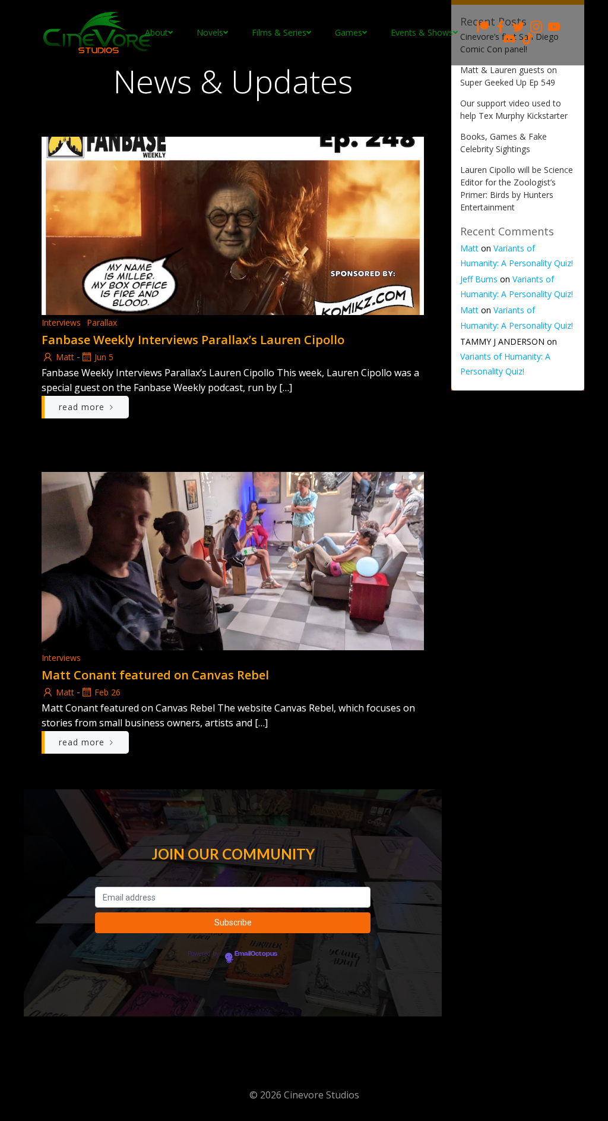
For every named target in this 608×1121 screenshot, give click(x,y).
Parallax (102, 322)
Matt (65, 357)
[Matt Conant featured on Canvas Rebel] (233, 559)
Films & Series (279, 32)
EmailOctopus (256, 954)
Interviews (61, 322)
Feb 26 (107, 692)
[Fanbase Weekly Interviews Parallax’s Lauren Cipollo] (233, 224)
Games (348, 32)
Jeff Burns (479, 279)
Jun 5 (103, 357)
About (156, 32)
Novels (210, 32)
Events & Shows (422, 32)
